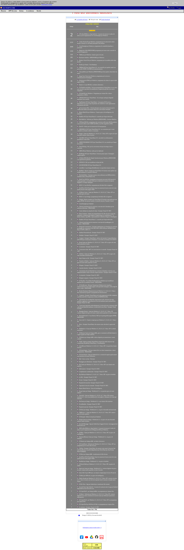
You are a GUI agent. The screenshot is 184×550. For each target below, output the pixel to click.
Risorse (3, 11)
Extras (21, 11)
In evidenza (30, 11)
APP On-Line (13, 11)
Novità (39, 11)
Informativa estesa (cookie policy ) (92, 527)
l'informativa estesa (46, 4)
